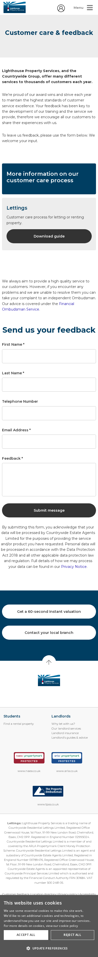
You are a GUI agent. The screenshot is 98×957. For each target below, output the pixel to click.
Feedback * (12, 458)
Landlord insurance (65, 733)
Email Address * (16, 430)
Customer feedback (15, 894)
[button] (49, 948)
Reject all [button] (72, 935)
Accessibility (87, 894)
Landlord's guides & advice (70, 737)
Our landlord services (66, 728)
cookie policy (68, 926)
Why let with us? (63, 724)
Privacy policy (67, 894)
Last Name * (13, 373)
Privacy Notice (74, 566)
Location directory (44, 894)
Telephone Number (20, 401)
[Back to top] (49, 680)
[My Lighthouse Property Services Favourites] (61, 11)
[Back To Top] (49, 662)
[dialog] (49, 926)
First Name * (13, 344)
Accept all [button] (26, 935)
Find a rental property (19, 724)
